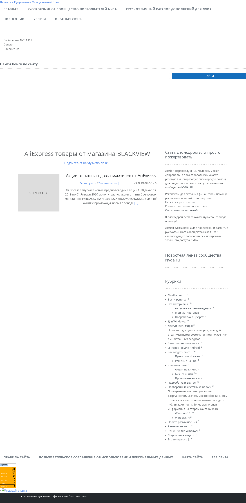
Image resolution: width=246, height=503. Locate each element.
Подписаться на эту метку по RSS (87, 163)
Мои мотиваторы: (188, 312)
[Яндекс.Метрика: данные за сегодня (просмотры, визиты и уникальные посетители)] (14, 490)
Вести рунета (88, 183)
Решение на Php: (187, 361)
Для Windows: (178, 321)
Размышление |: (180, 426)
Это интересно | (109, 183)
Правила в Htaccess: (189, 356)
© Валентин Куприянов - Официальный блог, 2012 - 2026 (55, 496)
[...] (136, 203)
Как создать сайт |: (181, 352)
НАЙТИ (209, 76)
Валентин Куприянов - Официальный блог (29, 2)
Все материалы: (179, 304)
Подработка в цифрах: (190, 317)
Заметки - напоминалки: (185, 343)
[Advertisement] (108, 119)
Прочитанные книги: (190, 378)
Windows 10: (184, 413)
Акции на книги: (187, 369)
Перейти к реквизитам (180, 202)
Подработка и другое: (183, 382)
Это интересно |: (180, 439)
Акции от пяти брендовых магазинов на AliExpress (111, 175)
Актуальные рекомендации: (194, 308)
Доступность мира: (181, 325)
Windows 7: (183, 417)
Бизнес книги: (185, 374)
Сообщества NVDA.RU (17, 40)
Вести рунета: (178, 299)
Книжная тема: (178, 365)
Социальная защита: (182, 435)
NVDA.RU (187, 187)
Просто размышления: (183, 422)
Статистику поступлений (181, 210)
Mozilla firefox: (178, 295)
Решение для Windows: (184, 431)
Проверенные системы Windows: (191, 387)
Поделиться (11, 49)
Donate (7, 44)
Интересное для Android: (185, 347)
